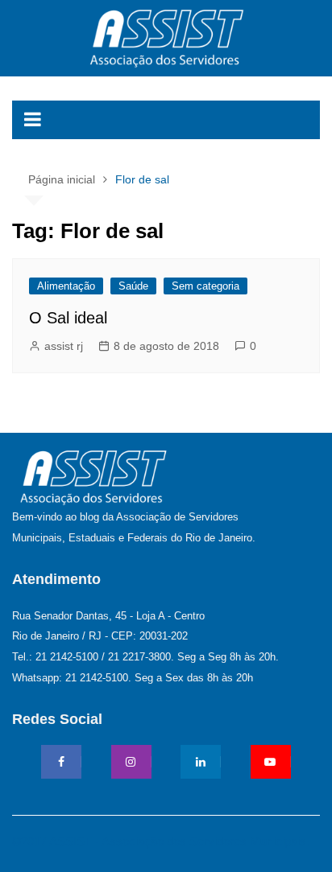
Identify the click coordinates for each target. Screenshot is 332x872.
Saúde (133, 286)
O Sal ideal (68, 318)
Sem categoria (205, 286)
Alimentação (66, 286)
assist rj (63, 345)
